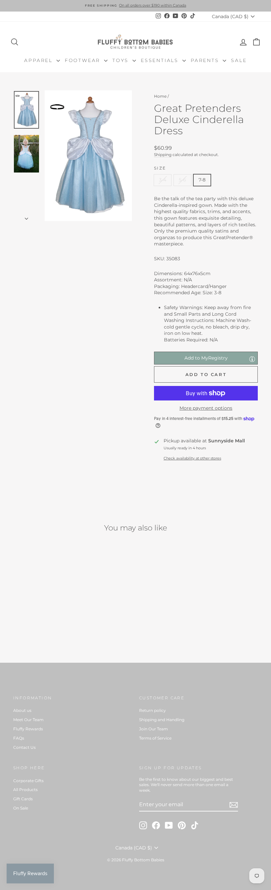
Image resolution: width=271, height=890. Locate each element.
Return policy (152, 710)
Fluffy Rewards (28, 728)
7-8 (202, 180)
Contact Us (24, 747)
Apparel (39, 60)
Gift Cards (23, 798)
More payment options (205, 408)
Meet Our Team (28, 719)
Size (160, 168)
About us (22, 710)
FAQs (18, 738)
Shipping (163, 154)
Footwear (83, 60)
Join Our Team (153, 728)
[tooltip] (252, 359)
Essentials (161, 60)
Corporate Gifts (28, 780)
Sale (239, 60)
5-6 (182, 180)
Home (160, 96)
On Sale (20, 808)
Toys (121, 60)
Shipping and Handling (161, 719)
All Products (25, 789)
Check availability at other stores (192, 458)
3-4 (162, 180)
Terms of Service (155, 738)
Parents (206, 60)
